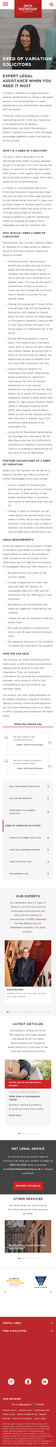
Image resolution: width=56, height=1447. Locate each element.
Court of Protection (20, 862)
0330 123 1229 (17, 1165)
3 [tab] (14, 1013)
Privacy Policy (10, 1410)
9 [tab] (35, 1013)
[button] (51, 4)
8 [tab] (31, 1013)
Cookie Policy (25, 1410)
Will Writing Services (20, 798)
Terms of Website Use (27, 1414)
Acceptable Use (41, 1410)
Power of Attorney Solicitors (25, 838)
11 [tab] (42, 1013)
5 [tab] (21, 1013)
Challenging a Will (19, 874)
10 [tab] (38, 1013)
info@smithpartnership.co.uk (24, 1169)
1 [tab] (8, 1013)
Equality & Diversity (22, 1418)
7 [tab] (28, 1013)
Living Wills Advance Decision (24, 850)
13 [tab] (48, 1013)
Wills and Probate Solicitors (24, 786)
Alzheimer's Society (21, 928)
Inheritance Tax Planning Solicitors (22, 812)
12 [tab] (45, 1013)
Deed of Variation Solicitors (23, 826)
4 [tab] (18, 1013)
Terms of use (9, 1414)
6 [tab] (25, 1013)
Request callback (28, 1186)
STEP (31, 919)
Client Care (39, 1418)
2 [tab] (11, 1013)
